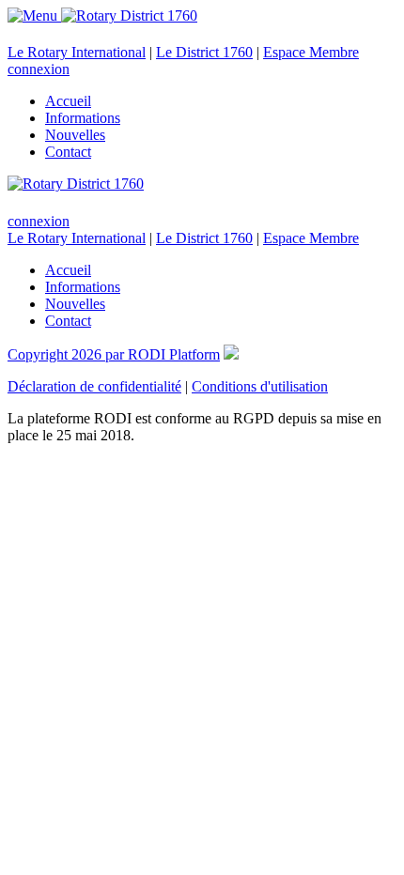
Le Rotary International (77, 52)
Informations (82, 118)
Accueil (68, 101)
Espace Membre (311, 52)
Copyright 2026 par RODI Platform (114, 354)
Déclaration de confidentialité (94, 386)
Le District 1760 (204, 52)
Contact (68, 152)
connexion (39, 69)
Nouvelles (75, 135)
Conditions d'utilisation (260, 386)
